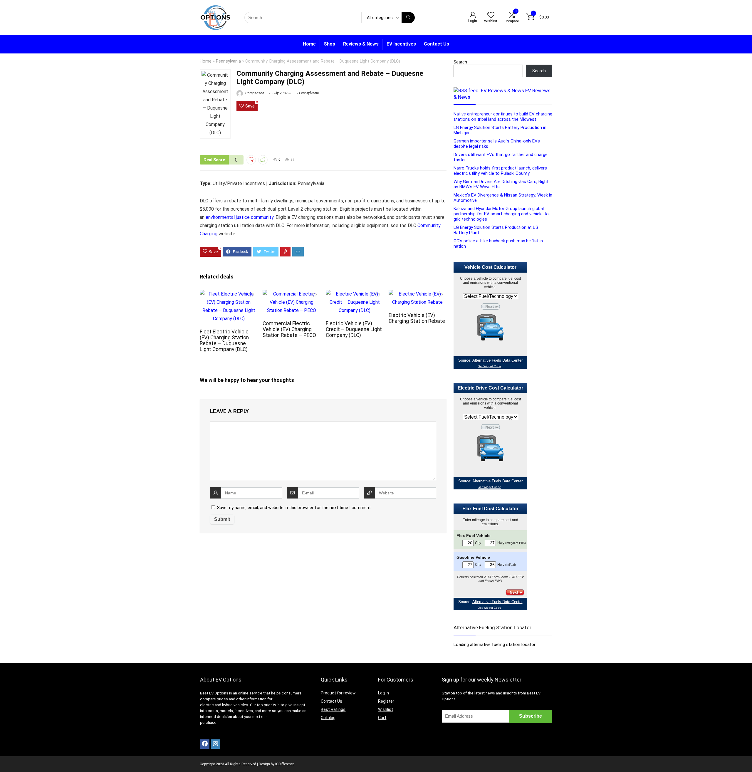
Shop (329, 44)
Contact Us (436, 44)
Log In (383, 693)
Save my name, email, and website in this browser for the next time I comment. (294, 507)
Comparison (254, 93)
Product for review (338, 693)
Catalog (328, 717)
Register (386, 701)
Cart (382, 717)
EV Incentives (401, 44)
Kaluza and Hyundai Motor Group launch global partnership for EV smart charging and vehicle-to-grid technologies (502, 214)
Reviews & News (361, 44)
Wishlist (385, 709)
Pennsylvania (228, 61)
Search (460, 62)
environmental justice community (239, 217)
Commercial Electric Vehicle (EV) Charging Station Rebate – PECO (289, 329)
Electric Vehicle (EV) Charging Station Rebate (417, 318)
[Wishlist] (490, 15)
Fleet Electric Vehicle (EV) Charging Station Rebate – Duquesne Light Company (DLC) (224, 340)
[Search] (408, 17)
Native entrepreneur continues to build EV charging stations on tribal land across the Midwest (503, 116)
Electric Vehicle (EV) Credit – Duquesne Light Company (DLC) (354, 329)
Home (309, 44)
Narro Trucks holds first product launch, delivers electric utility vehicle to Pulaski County (500, 170)
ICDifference (284, 764)
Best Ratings (333, 709)
